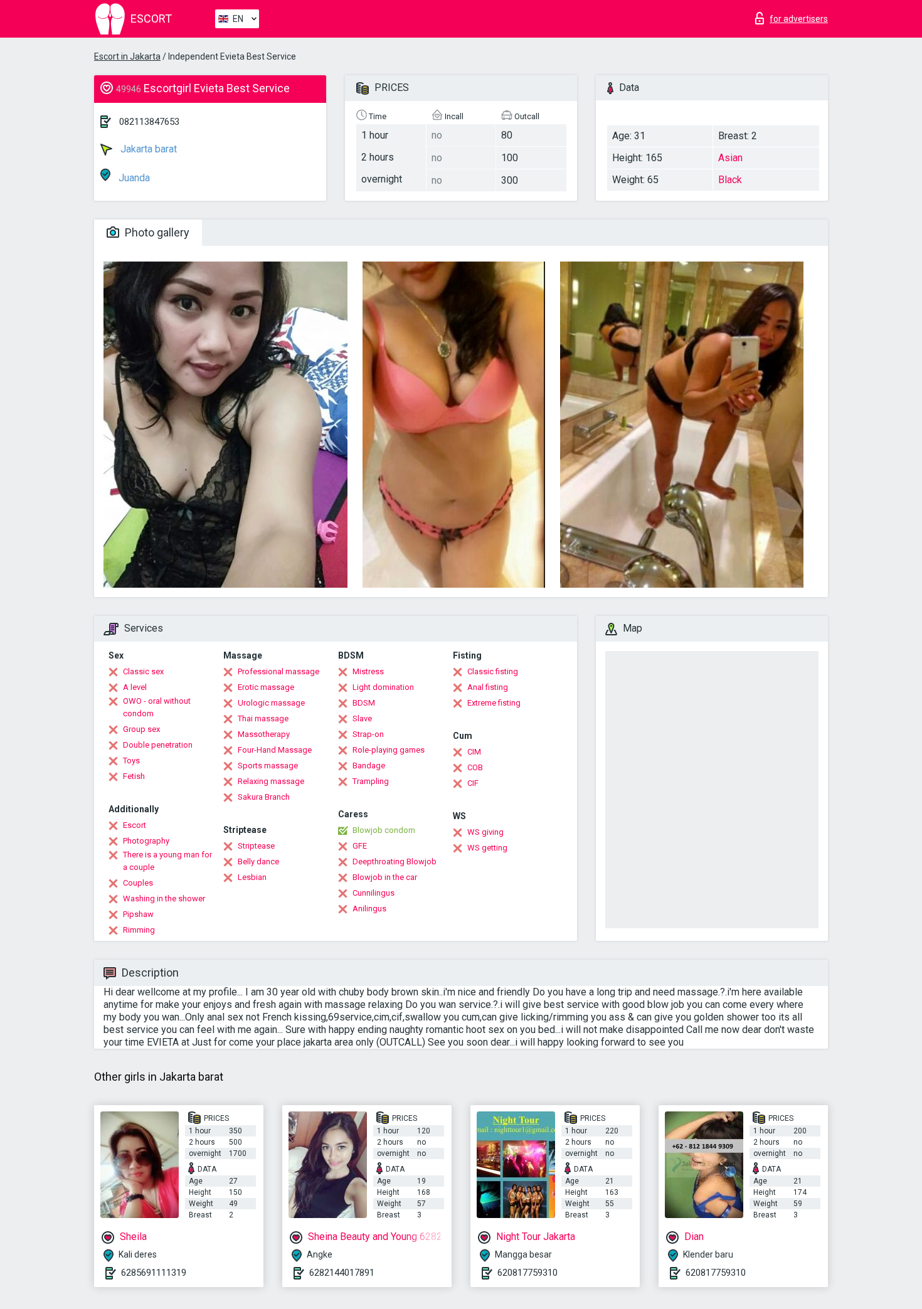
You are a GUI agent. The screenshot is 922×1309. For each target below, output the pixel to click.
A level (135, 687)
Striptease (256, 846)
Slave (362, 718)
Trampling (370, 781)
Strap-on (368, 734)
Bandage (368, 765)
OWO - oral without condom (157, 707)
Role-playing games (388, 750)
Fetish (134, 776)
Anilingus (369, 908)
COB (475, 767)
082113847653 (149, 121)
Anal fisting (487, 687)
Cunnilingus (373, 893)
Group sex (141, 729)
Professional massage (278, 671)
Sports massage (268, 765)
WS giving (485, 832)
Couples (138, 883)
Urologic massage (271, 702)
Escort (134, 825)
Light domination (383, 687)
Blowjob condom (383, 830)
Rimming (139, 930)
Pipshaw (138, 914)
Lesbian (252, 877)
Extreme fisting (494, 702)
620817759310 (527, 1272)
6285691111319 (153, 1272)
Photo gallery (155, 232)
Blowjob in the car (384, 877)
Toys (131, 760)
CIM (474, 751)
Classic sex (143, 671)
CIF (473, 783)
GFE (359, 846)
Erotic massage (266, 687)
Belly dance (258, 861)
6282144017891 (341, 1272)
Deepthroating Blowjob (394, 861)
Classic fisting (492, 671)
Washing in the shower (164, 898)
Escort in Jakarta (127, 56)
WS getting (487, 847)
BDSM (363, 702)
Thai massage (263, 718)
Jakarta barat (147, 149)
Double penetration (158, 745)
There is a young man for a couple (167, 861)
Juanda (133, 178)
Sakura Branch (264, 797)
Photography (146, 840)
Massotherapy (264, 734)
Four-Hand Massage (275, 750)
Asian (730, 158)
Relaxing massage (271, 781)
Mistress (368, 671)
